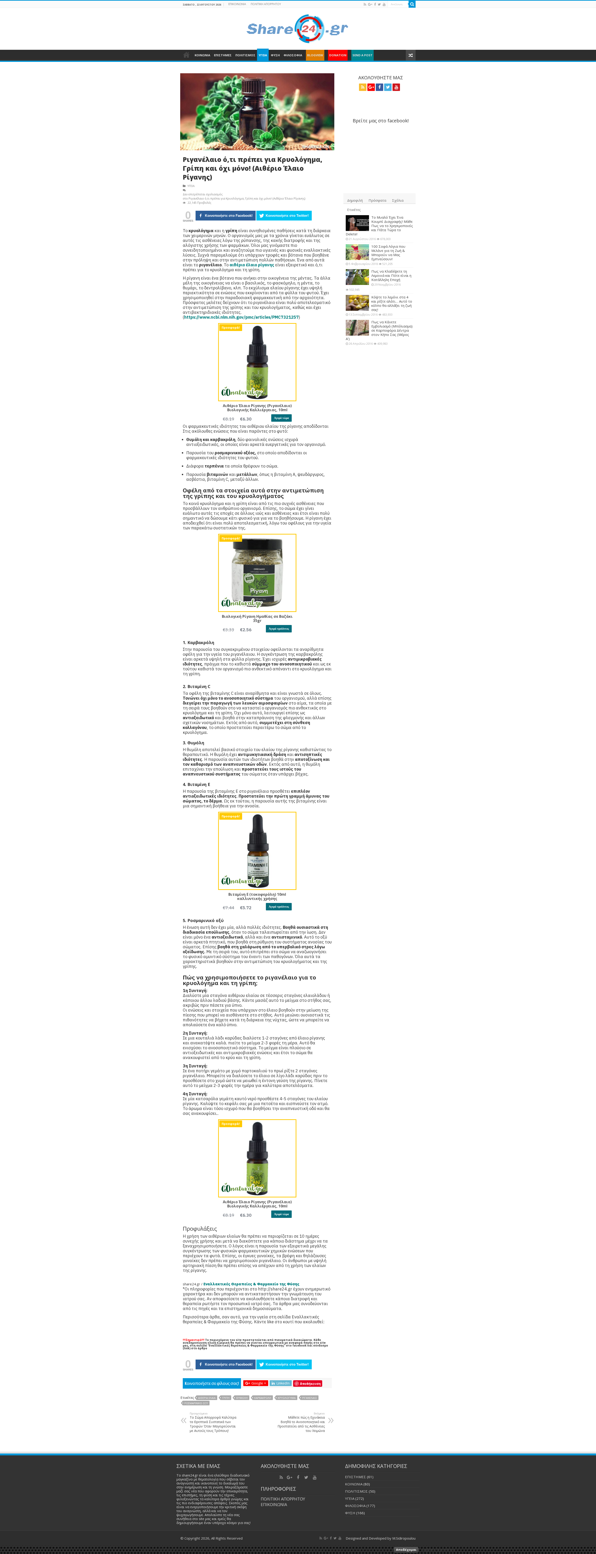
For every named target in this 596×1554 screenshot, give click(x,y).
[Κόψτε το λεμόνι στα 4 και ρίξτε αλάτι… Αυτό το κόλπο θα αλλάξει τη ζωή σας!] (357, 303)
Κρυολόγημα (287, 1398)
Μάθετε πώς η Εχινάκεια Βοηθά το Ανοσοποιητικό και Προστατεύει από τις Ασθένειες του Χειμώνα (301, 1422)
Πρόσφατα (377, 200)
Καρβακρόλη (262, 1398)
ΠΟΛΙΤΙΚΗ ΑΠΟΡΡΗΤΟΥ (266, 4)
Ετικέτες (354, 209)
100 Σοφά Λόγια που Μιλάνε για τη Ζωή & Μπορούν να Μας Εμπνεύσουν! (388, 252)
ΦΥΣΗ (275, 55)
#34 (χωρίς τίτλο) (186, 55)
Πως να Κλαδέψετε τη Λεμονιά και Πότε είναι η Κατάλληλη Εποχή (391, 275)
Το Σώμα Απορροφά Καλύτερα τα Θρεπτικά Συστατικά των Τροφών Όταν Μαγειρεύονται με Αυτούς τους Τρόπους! (213, 1422)
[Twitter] (379, 4)
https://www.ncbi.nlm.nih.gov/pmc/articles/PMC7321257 (241, 317)
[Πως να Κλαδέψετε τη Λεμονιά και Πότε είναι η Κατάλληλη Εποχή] (357, 277)
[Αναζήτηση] (412, 4)
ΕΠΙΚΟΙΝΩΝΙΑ (237, 4)
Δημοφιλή (355, 200)
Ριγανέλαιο (309, 1398)
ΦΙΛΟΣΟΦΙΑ (293, 55)
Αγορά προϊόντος (279, 628)
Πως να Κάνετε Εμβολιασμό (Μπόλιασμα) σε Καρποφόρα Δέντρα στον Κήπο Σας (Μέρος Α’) (379, 330)
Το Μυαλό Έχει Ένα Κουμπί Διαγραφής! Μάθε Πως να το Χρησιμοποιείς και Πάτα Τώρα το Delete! (379, 225)
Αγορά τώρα (281, 418)
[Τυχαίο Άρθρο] (411, 55)
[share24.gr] (298, 27)
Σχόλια (397, 200)
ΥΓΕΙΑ (263, 55)
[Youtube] (384, 4)
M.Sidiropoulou (404, 1538)
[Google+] (370, 4)
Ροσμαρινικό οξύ (196, 1403)
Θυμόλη (242, 1398)
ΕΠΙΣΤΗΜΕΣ (223, 55)
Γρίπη (226, 1398)
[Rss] (365, 4)
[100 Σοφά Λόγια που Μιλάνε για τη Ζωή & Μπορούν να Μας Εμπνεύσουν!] (357, 252)
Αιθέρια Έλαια (207, 1398)
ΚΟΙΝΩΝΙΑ (202, 55)
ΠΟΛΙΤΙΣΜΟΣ (245, 55)
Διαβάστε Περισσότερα (438, 1549)
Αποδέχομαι (406, 1549)
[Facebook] (375, 4)
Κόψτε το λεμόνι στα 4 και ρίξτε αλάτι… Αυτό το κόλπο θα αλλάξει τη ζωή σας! (391, 303)
